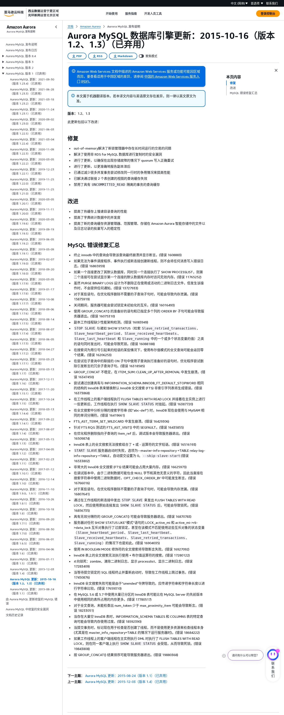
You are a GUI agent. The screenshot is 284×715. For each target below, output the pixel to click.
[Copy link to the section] (64, 138)
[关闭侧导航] (56, 27)
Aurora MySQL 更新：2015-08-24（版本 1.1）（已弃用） (127, 676)
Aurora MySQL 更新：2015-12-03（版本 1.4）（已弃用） (127, 682)
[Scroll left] (102, 13)
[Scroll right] (165, 13)
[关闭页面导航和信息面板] (276, 70)
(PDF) (85, 81)
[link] (123, 26)
